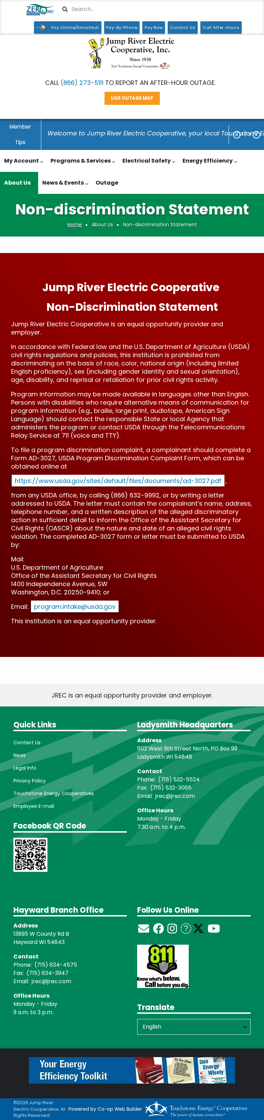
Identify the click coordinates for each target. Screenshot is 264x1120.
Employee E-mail (33, 806)
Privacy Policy (29, 780)
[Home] (132, 53)
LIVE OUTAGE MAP (132, 98)
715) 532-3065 (172, 788)
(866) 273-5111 (81, 82)
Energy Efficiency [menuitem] (206, 164)
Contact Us (27, 742)
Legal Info (24, 768)
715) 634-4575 (57, 965)
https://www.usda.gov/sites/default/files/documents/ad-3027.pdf (118, 480)
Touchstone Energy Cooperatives (53, 793)
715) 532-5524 (180, 779)
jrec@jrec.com (175, 796)
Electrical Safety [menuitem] (145, 164)
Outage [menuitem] (107, 183)
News (19, 755)
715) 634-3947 (48, 973)
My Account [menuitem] (20, 164)
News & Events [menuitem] (61, 186)
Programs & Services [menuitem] (79, 164)
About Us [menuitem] (16, 186)
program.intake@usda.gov (75, 606)
